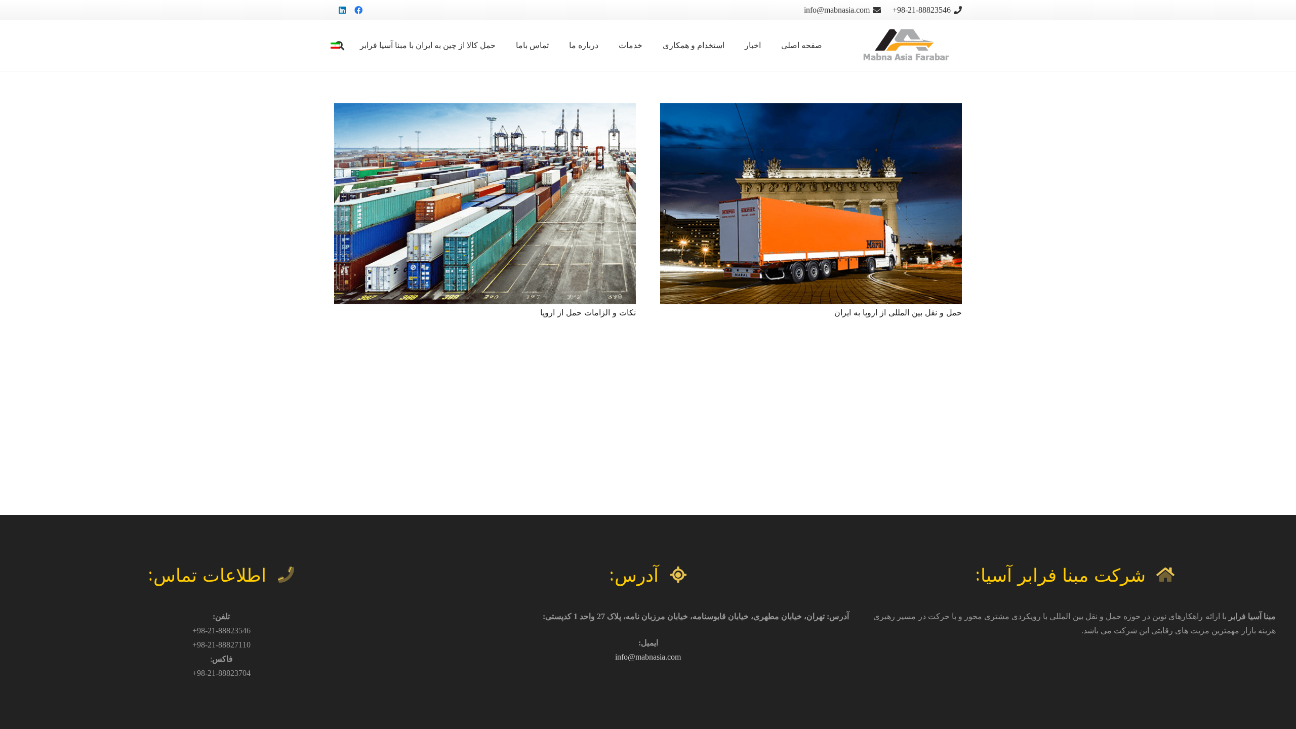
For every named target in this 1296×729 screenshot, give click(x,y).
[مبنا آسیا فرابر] (904, 45)
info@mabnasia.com (648, 657)
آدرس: (634, 574)
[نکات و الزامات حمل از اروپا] (485, 110)
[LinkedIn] (342, 10)
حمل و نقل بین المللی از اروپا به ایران (898, 312)
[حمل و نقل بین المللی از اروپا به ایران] (811, 110)
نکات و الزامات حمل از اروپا (588, 312)
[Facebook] (358, 10)
